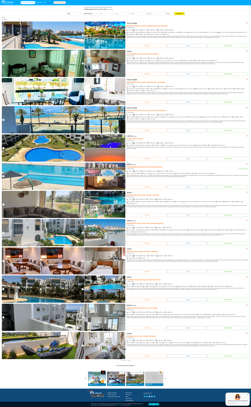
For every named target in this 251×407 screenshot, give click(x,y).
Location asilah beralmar (134, 139)
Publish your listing (59, 2)
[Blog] (149, 396)
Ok (154, 404)
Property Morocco (88, 7)
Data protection (129, 400)
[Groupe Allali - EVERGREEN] (136, 372)
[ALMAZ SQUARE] (161, 372)
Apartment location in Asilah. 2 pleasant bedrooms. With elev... (147, 26)
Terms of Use (129, 398)
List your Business (112, 394)
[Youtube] (152, 396)
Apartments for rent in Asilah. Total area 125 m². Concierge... (146, 82)
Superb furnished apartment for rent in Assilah (142, 308)
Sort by (3, 17)
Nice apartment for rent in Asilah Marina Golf (141, 336)
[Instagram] (154, 396)
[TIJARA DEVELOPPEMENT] (121, 372)
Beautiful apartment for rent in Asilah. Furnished (142, 195)
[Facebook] (144, 396)
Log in (50, 2)
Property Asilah (98, 7)
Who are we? (129, 392)
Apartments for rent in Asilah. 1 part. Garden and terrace (144, 223)
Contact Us (128, 394)
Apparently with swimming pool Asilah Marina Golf (143, 280)
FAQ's (127, 396)
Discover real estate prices (114, 396)
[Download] (97, 393)
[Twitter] (147, 396)
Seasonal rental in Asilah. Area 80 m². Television (142, 251)
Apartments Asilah (107, 7)
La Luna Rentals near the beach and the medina (142, 54)
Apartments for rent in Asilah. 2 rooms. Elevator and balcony (146, 110)
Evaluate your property (28, 2)
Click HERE (118, 405)
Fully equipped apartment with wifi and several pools (144, 167)
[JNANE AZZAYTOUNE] (103, 372)
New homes (39, 2)
